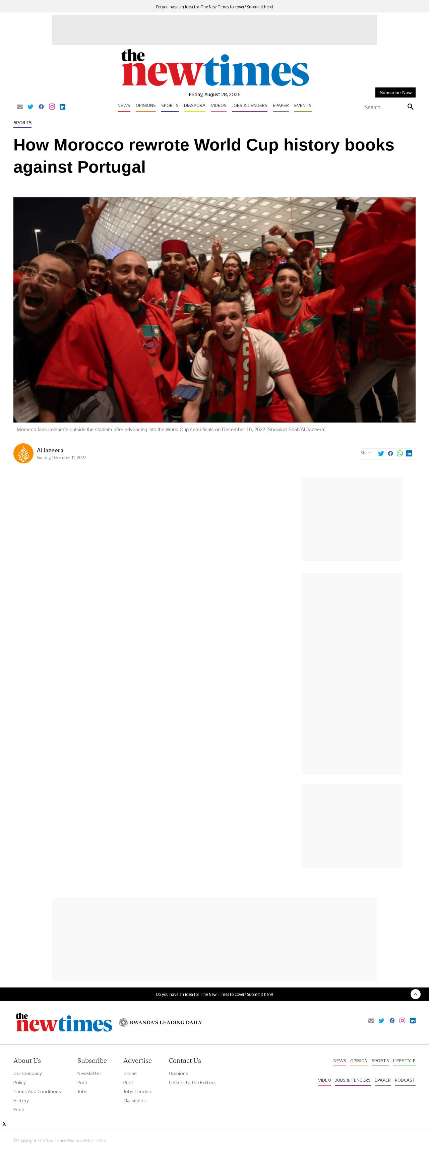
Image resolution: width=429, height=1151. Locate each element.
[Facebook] (41, 107)
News (124, 105)
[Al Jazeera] (23, 461)
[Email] (20, 107)
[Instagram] (52, 107)
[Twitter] (30, 107)
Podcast (405, 1080)
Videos (219, 105)
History (21, 1100)
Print (82, 1082)
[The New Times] (215, 86)
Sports (170, 105)
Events (303, 105)
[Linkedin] (62, 107)
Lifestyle (404, 1060)
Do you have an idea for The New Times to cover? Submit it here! (214, 7)
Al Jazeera (50, 450)
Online (130, 1073)
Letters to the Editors (192, 1082)
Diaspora (194, 105)
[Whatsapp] (400, 454)
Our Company (27, 1073)
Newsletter (89, 1073)
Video (324, 1080)
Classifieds (134, 1100)
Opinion (359, 1060)
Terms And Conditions (37, 1091)
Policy (19, 1082)
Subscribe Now (396, 92)
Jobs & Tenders (249, 105)
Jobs (82, 1091)
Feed (18, 1109)
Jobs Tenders (137, 1091)
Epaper (281, 105)
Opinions (146, 105)
